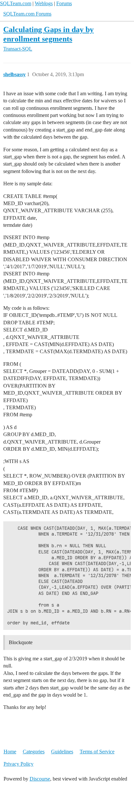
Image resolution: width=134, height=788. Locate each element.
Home (10, 751)
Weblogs (44, 3)
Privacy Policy (19, 764)
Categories (34, 751)
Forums (64, 3)
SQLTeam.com (15, 3)
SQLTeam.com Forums (27, 14)
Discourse (40, 779)
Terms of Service (97, 751)
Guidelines (62, 751)
